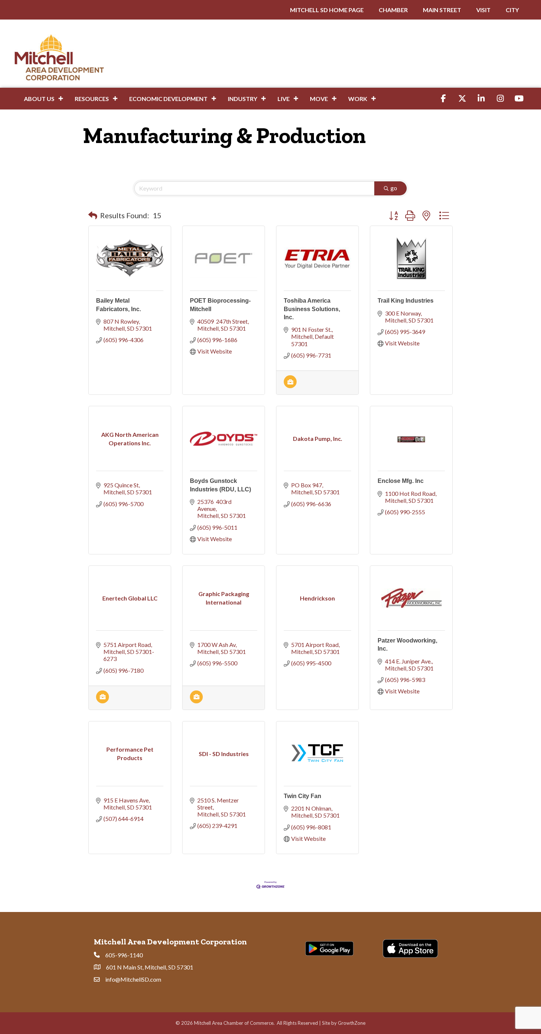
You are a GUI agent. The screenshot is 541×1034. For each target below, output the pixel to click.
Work (357, 98)
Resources (92, 98)
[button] (92, 215)
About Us (39, 98)
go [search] (393, 187)
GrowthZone (351, 1023)
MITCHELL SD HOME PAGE (327, 9)
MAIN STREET (442, 9)
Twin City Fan (302, 796)
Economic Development (168, 98)
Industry (242, 98)
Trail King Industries (406, 300)
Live (283, 98)
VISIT (483, 9)
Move (319, 98)
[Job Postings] (290, 385)
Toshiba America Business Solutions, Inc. (312, 308)
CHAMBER (393, 9)
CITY (512, 9)
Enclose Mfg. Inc (401, 481)
